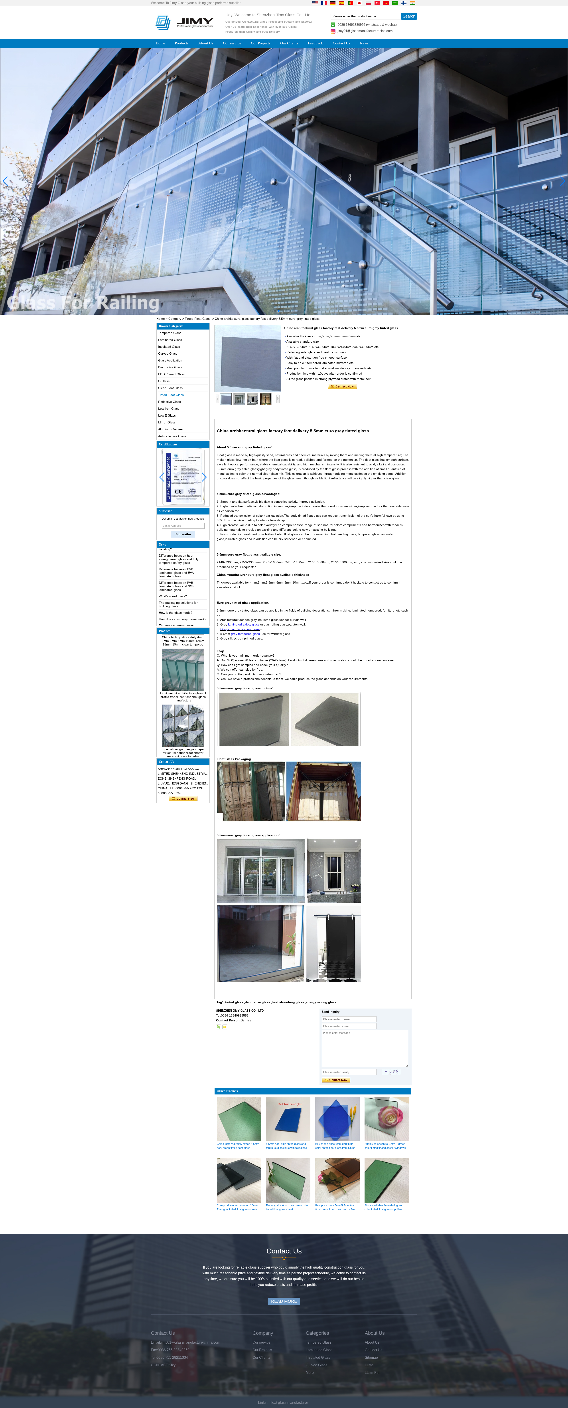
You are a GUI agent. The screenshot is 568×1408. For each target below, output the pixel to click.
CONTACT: (160, 1365)
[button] (275, 311)
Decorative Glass (170, 367)
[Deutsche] (332, 2)
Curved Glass (167, 353)
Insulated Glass (169, 346)
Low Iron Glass (168, 408)
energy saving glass (321, 1002)
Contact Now (183, 799)
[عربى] (395, 2)
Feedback (315, 43)
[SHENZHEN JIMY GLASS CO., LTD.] (184, 32)
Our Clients (289, 43)
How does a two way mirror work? (182, 587)
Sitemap (371, 1357)
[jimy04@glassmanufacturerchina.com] (224, 1027)
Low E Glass (167, 415)
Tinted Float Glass (197, 318)
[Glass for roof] (284, 181)
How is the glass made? (175, 580)
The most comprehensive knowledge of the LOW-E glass (180, 595)
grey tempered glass (245, 633)
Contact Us (341, 43)
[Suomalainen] (403, 2)
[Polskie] (368, 2)
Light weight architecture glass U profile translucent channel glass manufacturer (183, 664)
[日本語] (359, 2)
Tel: (153, 1357)
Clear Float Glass (170, 388)
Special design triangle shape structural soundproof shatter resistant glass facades (183, 720)
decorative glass (257, 1002)
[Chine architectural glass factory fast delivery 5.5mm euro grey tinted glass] (247, 358)
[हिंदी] (412, 2)
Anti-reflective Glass (172, 436)
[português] (350, 2)
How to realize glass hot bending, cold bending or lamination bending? (182, 617)
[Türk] (377, 2)
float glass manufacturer (289, 1402)
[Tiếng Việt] (386, 2)
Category (174, 318)
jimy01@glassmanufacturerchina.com (365, 31)
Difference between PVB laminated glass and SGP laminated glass (176, 554)
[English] (315, 2)
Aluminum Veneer (170, 429)
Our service (232, 43)
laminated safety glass (243, 624)
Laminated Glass (170, 340)
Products (182, 43)
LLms (369, 1365)
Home (160, 43)
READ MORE (284, 1301)
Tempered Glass (169, 333)
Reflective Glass (169, 401)
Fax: (154, 1350)
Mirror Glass (167, 422)
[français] (324, 2)
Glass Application (170, 360)
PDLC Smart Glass (171, 374)
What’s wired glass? (173, 564)
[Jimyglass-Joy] (218, 1027)
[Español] (341, 2)
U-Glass (164, 381)
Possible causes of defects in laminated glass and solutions (179, 605)
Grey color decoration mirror (240, 629)
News (364, 43)
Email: (156, 1342)
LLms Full (372, 1372)
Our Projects (260, 43)
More (310, 1372)
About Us (205, 43)
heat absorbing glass (288, 1002)
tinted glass (234, 1002)
